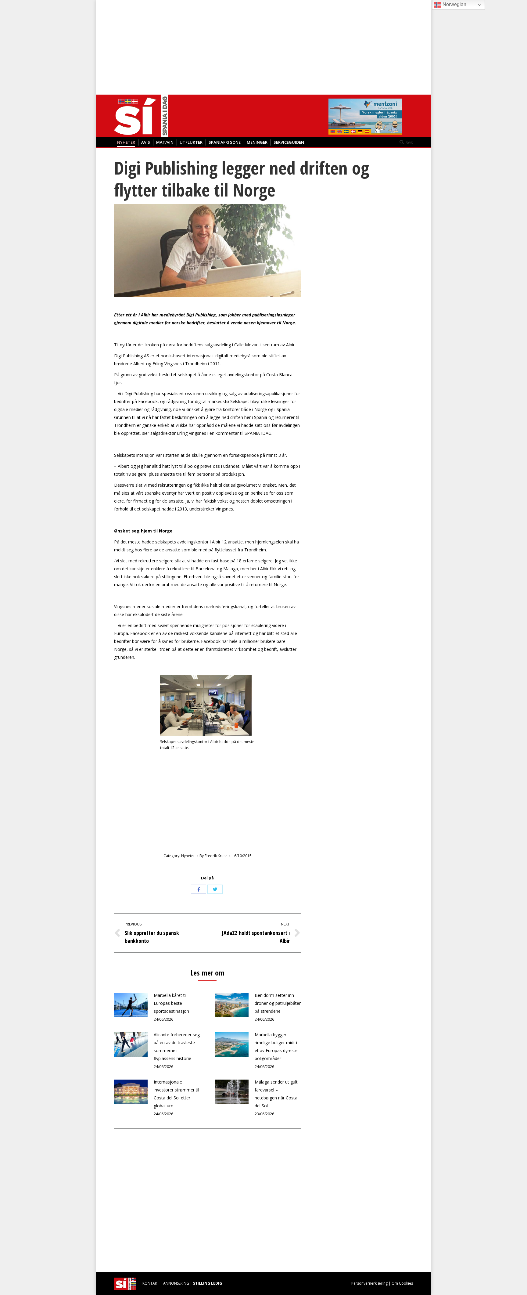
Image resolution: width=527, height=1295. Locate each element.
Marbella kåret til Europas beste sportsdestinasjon (171, 1003)
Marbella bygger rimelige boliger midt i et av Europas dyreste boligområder (276, 1046)
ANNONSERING (176, 1283)
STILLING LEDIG (207, 1283)
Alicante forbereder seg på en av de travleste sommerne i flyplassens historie (177, 1046)
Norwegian (453, 4)
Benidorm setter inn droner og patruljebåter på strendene (278, 1003)
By (213, 855)
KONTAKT (150, 1283)
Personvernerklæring (369, 1283)
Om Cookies (402, 1283)
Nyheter (188, 855)
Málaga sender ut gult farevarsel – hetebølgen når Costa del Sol (276, 1094)
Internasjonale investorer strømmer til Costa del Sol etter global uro (176, 1094)
